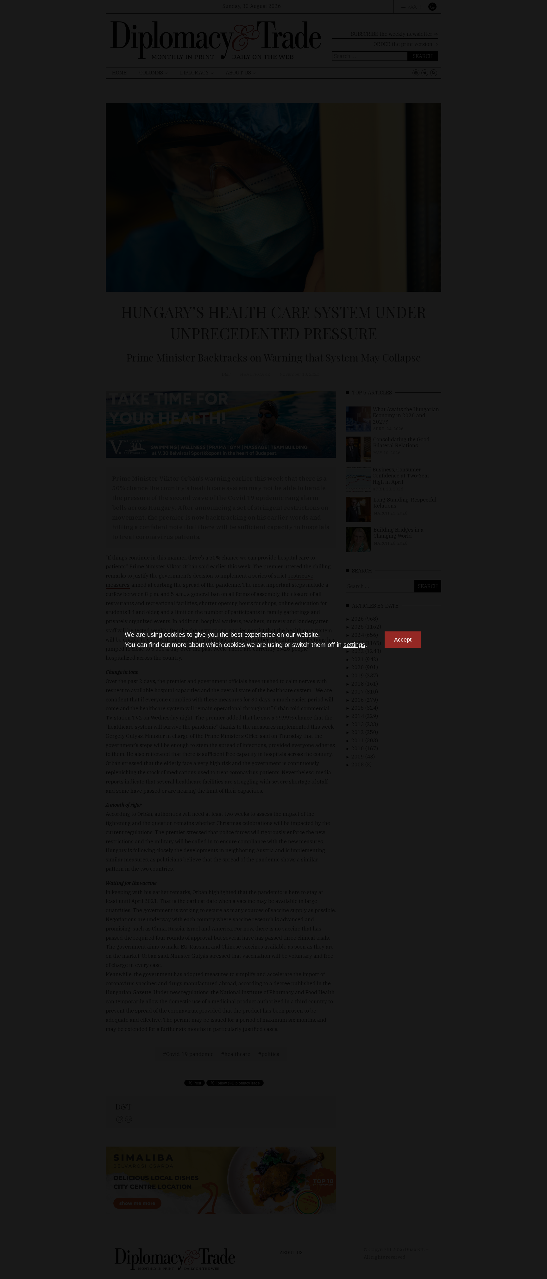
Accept (403, 639)
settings (354, 644)
